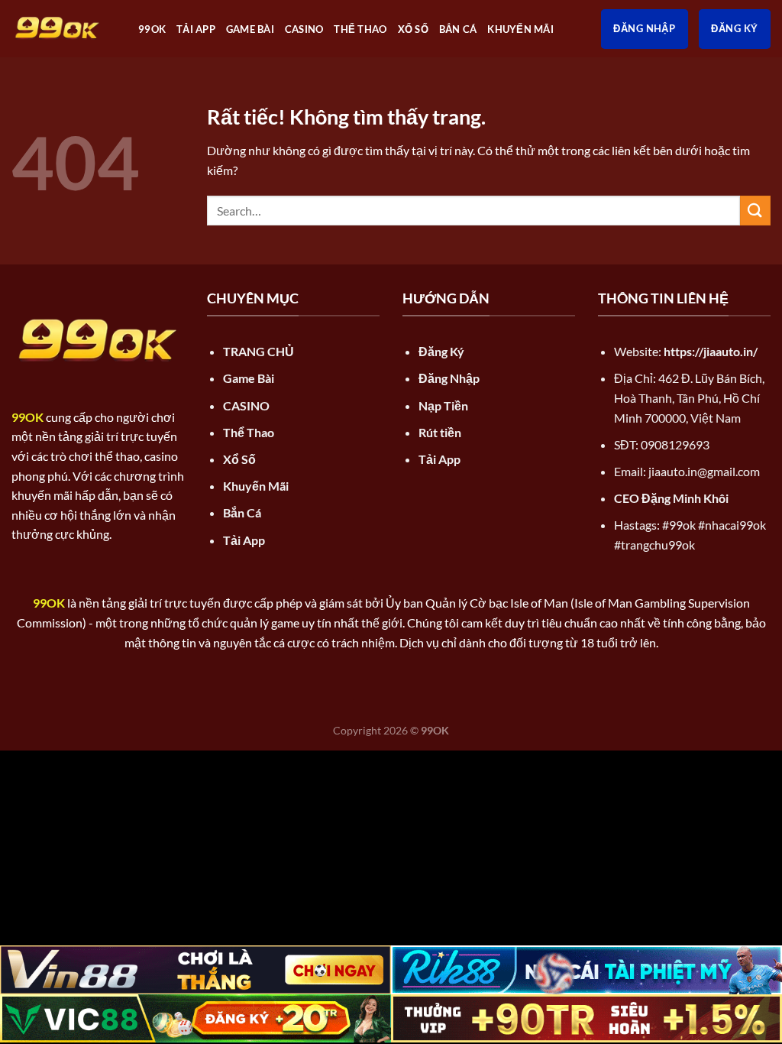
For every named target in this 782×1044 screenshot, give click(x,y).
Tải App (195, 29)
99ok (152, 29)
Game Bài (250, 29)
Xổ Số (413, 29)
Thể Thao (360, 29)
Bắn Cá (458, 29)
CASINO (304, 29)
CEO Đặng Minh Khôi (671, 498)
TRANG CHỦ (258, 351)
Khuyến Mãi (520, 29)
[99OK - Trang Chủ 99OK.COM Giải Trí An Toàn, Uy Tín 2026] (63, 28)
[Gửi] (755, 210)
